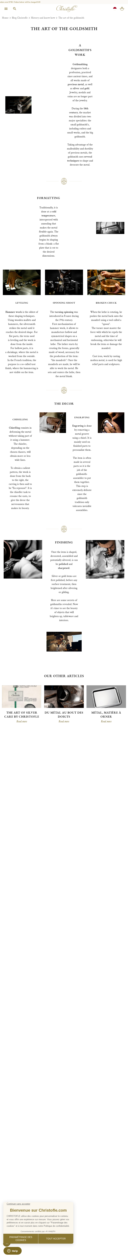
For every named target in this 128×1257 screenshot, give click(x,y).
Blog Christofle (20, 18)
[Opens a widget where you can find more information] (12, 1251)
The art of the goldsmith (71, 18)
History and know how (43, 18)
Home (5, 18)
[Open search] (14, 8)
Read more (21, 721)
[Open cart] (122, 8)
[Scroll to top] (118, 1247)
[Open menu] (6, 8)
